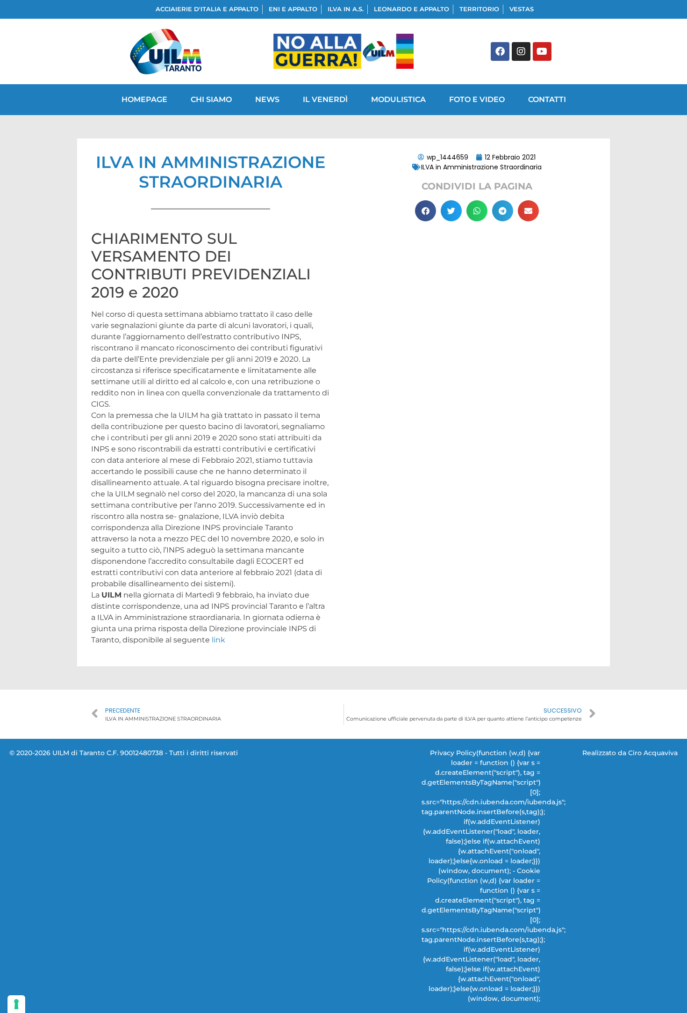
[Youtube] (542, 51)
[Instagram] (521, 51)
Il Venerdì (325, 99)
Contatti (547, 99)
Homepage (144, 99)
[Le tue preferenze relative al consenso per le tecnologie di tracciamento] (16, 1004)
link (218, 639)
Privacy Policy (453, 753)
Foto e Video (477, 99)
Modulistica (398, 99)
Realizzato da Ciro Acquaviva (630, 753)
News (267, 99)
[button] (425, 210)
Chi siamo (211, 99)
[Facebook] (500, 51)
